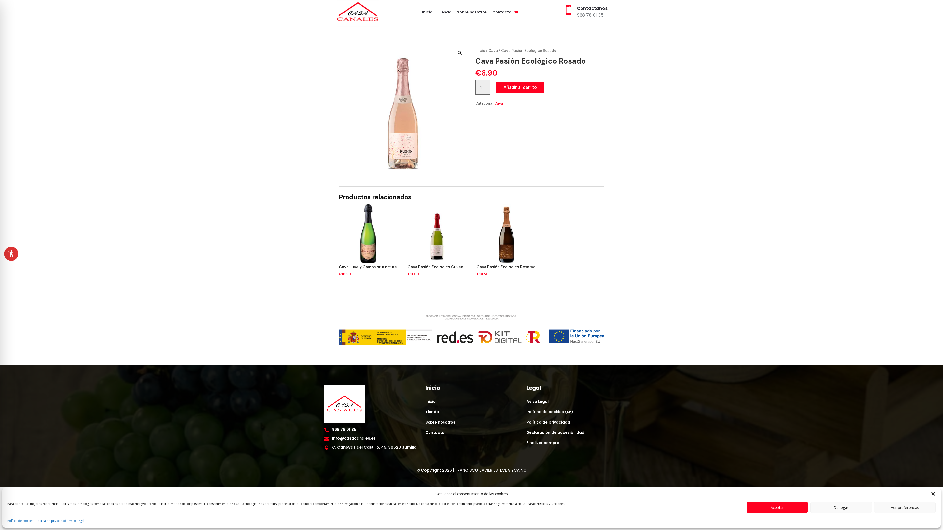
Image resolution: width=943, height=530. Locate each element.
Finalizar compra (543, 443)
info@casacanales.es (354, 438)
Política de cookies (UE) (550, 412)
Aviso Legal (76, 521)
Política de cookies (20, 521)
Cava (493, 50)
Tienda (445, 13)
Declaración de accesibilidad (555, 433)
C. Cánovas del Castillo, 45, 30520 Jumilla (374, 447)
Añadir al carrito (520, 87)
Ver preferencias (905, 507)
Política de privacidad (51, 521)
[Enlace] (516, 12)
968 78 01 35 (590, 15)
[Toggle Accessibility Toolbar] (11, 253)
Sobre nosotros (472, 13)
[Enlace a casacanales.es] (358, 12)
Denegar (841, 507)
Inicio (427, 13)
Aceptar (777, 507)
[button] (933, 493)
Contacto (501, 13)
